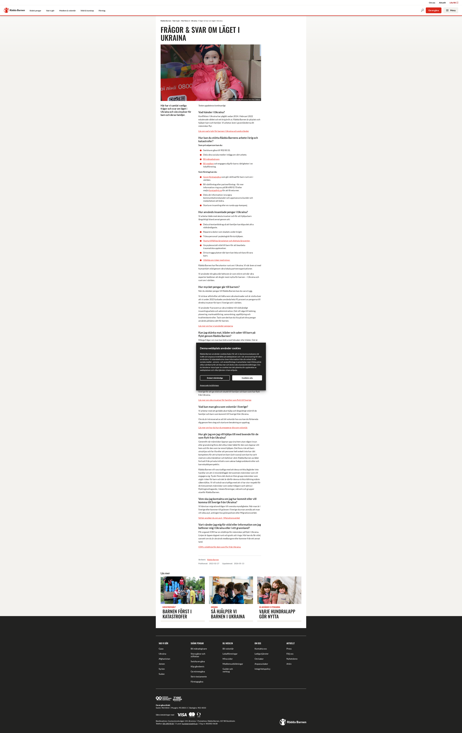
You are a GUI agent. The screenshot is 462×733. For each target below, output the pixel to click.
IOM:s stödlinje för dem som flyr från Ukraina (219, 547)
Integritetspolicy (262, 669)
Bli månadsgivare (211, 159)
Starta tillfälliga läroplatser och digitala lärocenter (226, 240)
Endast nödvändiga (215, 378)
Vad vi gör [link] (50, 10)
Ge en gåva (433, 10)
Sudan (162, 674)
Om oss (432, 2)
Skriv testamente (199, 676)
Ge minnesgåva (198, 671)
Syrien (162, 669)
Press (289, 648)
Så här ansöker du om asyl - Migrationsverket (219, 518)
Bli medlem (208, 163)
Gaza (161, 648)
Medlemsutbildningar (231, 663)
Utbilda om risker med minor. (216, 260)
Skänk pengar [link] (35, 10)
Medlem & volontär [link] (67, 10)
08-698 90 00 (168, 723)
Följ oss (289, 653)
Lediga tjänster (262, 653)
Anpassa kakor (261, 663)
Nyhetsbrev (292, 658)
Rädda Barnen (213, 559)
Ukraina (162, 653)
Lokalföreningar (230, 653)
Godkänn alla (247, 378)
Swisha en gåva (198, 661)
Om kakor (259, 658)
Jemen (162, 663)
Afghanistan (164, 658)
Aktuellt (442, 2)
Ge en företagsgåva (212, 177)
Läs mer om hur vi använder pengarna (215, 326)
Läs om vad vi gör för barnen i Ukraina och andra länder (223, 131)
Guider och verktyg (228, 670)
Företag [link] (102, 10)
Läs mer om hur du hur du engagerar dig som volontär (223, 427)
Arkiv (289, 663)
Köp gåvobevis (197, 666)
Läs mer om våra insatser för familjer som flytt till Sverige (224, 400)
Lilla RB (453, 2)
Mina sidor (228, 658)
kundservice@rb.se (190, 723)
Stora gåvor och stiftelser (198, 655)
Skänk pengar (197, 643)
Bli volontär (228, 648)
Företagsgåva (197, 681)
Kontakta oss (261, 648)
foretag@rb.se (215, 190)
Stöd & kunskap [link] (87, 10)
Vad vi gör (163, 643)
